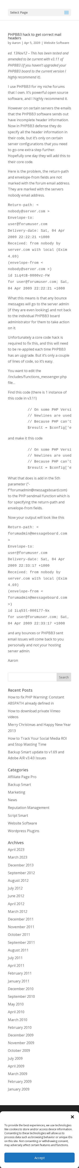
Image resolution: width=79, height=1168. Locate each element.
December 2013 (21, 865)
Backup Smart (19, 784)
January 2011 (18, 981)
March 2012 (17, 911)
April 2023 (16, 849)
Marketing (16, 792)
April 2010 (16, 1011)
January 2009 (18, 1089)
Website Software (56, 43)
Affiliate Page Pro (22, 776)
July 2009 (15, 1058)
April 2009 (16, 1066)
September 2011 (21, 942)
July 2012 (15, 888)
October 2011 (19, 934)
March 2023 (17, 857)
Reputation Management (28, 807)
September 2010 (21, 996)
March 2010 (17, 1019)
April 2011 (16, 965)
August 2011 (18, 950)
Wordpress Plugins (23, 830)
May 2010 (16, 1004)
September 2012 (21, 872)
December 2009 (21, 1035)
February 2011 (20, 973)
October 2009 (19, 1050)
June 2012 (16, 895)
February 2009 (20, 1081)
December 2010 (21, 988)
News (12, 799)
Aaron (16, 43)
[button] (72, 1117)
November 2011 (21, 926)
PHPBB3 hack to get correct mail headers (34, 36)
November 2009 (21, 1042)
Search (64, 677)
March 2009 (17, 1073)
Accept (39, 1157)
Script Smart (18, 815)
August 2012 (18, 880)
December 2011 (21, 919)
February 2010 (20, 1027)
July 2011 (15, 957)
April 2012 (16, 903)
